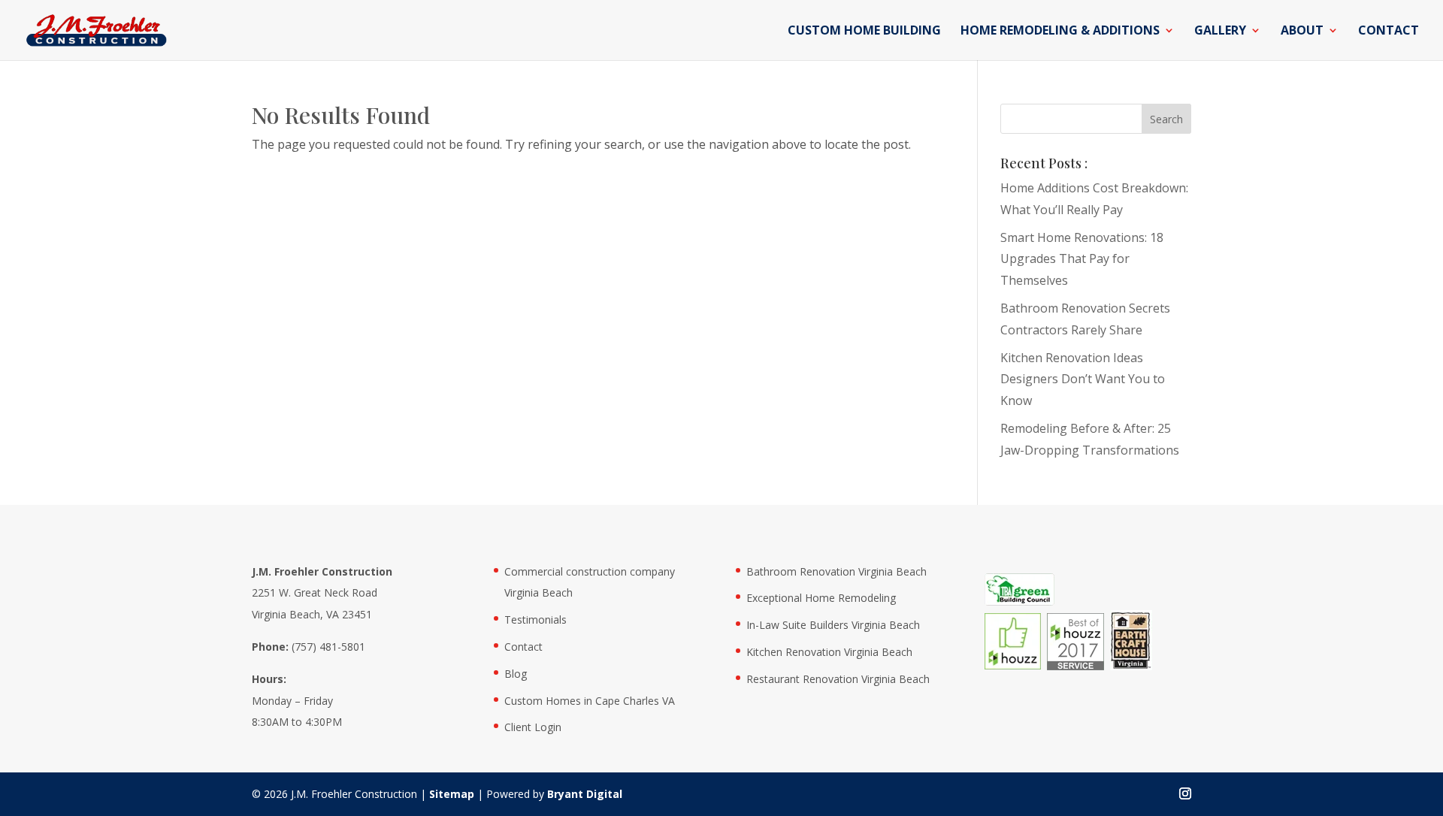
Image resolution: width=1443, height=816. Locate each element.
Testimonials (535, 619)
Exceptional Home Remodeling (821, 598)
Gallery (1220, 31)
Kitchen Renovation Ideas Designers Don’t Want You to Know (1082, 379)
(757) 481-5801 (328, 646)
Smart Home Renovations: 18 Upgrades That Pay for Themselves (1081, 259)
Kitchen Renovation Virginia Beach (829, 652)
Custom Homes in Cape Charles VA (589, 701)
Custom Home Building (864, 31)
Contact (1388, 31)
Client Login (532, 727)
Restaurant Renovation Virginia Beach (838, 679)
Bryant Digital (584, 794)
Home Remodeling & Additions (1060, 31)
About (1302, 31)
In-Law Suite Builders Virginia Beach (833, 625)
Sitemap (451, 794)
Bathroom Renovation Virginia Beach (836, 571)
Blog (515, 673)
